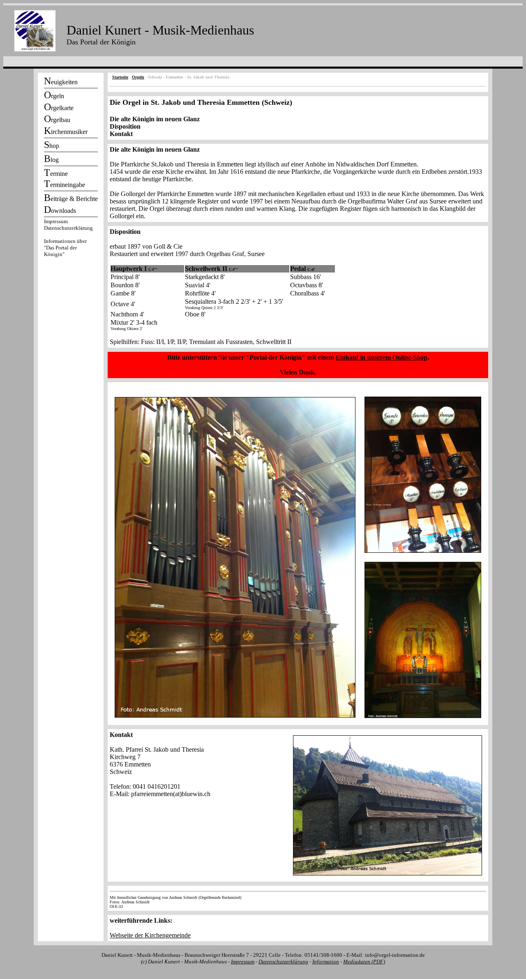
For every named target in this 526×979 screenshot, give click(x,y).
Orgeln (138, 77)
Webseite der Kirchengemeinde (150, 935)
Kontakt (121, 133)
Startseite (120, 77)
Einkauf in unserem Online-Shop (381, 357)
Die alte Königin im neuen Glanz (155, 118)
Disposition (125, 126)
